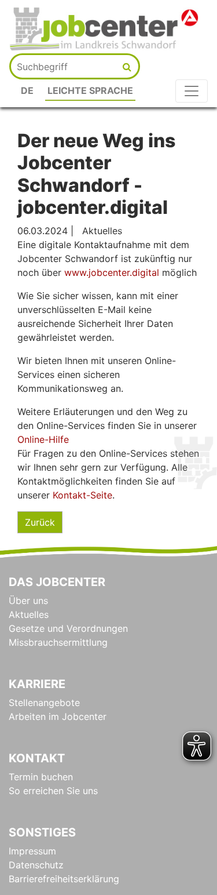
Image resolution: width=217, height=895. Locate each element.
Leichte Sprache (90, 90)
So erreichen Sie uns (53, 790)
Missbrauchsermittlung (58, 642)
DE (27, 90)
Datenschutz (36, 865)
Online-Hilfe (43, 439)
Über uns (28, 600)
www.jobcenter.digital (113, 272)
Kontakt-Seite (82, 495)
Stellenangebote (44, 702)
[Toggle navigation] (191, 91)
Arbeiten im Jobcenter (57, 716)
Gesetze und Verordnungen (68, 628)
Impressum (32, 851)
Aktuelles (29, 614)
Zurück (40, 522)
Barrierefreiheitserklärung (64, 879)
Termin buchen (41, 777)
